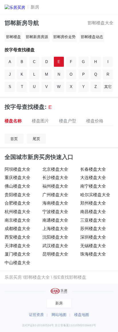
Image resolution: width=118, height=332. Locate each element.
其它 (108, 87)
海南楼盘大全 (55, 203)
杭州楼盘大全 (17, 211)
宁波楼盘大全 (55, 211)
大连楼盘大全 (93, 177)
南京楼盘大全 (17, 220)
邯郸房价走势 (64, 37)
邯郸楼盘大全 (100, 22)
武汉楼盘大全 (55, 245)
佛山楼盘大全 (17, 186)
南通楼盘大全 (55, 220)
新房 (35, 7)
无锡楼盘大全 (93, 245)
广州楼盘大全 (55, 194)
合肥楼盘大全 (17, 203)
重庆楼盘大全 (17, 177)
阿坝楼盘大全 (17, 169)
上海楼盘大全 (55, 228)
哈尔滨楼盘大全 (95, 194)
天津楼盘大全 (17, 245)
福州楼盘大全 (55, 186)
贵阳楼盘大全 (17, 194)
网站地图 (59, 315)
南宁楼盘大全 (93, 186)
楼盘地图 (81, 315)
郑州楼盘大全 (93, 203)
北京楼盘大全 (55, 169)
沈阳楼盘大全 (55, 237)
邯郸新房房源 (37, 37)
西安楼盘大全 (17, 237)
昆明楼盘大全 (55, 254)
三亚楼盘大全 (93, 220)
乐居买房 (13, 277)
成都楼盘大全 (17, 228)
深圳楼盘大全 (93, 237)
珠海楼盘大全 (93, 254)
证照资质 (36, 315)
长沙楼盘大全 (55, 177)
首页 (14, 139)
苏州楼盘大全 (93, 228)
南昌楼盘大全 (93, 211)
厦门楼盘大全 (17, 254)
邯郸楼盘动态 (92, 37)
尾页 (36, 139)
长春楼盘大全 (93, 169)
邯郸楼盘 (13, 37)
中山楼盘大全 (17, 262)
